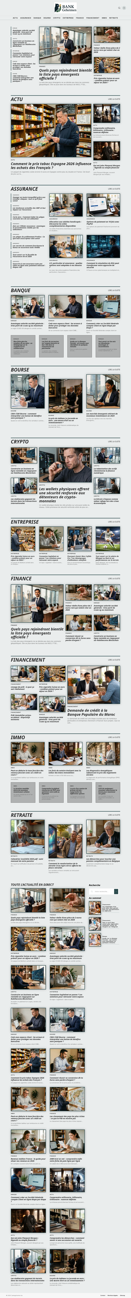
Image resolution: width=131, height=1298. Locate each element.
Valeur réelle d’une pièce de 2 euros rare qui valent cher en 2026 (107, 50)
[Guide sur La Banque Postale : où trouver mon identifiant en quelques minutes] (95, 939)
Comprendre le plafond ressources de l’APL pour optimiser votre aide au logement (51, 791)
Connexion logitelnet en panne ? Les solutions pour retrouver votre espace (24, 55)
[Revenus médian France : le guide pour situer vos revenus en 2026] (28, 1142)
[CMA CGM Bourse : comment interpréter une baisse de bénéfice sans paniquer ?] (27, 391)
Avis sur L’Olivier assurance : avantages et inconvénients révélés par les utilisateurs (29, 228)
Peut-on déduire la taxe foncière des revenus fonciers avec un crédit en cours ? (27, 772)
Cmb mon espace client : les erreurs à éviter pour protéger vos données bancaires (24, 66)
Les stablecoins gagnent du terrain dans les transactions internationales (24, 501)
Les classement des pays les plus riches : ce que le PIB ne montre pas (67, 1117)
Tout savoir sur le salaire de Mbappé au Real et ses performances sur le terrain (107, 558)
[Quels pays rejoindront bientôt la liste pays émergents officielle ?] (65, 45)
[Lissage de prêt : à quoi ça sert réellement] (24, 674)
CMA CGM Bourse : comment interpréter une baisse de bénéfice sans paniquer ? (23, 78)
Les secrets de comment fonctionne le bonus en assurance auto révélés (28, 247)
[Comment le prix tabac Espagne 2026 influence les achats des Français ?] (51, 130)
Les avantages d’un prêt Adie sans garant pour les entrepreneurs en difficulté (110, 909)
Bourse (15, 73)
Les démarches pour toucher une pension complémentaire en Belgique (103, 860)
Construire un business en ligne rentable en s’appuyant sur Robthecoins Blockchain (24, 43)
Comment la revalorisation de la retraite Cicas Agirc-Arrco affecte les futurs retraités (65, 865)
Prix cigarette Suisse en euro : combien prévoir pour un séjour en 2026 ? (106, 80)
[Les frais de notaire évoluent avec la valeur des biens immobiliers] (65, 753)
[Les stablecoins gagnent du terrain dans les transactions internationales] (24, 486)
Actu (17, 99)
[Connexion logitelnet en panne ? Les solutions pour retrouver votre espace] (51, 539)
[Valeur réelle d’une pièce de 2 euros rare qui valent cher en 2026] (107, 35)
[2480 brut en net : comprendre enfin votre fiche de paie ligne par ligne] (67, 1142)
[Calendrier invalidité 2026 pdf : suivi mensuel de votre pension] (27, 837)
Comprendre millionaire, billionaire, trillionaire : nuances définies (104, 130)
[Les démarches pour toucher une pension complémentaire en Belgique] (103, 837)
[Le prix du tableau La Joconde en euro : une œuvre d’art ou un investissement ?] (65, 396)
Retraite (21, 815)
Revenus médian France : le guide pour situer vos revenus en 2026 (28, 1160)
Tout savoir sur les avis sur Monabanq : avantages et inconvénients (107, 344)
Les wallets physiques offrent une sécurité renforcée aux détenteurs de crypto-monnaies (64, 494)
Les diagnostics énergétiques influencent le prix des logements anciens (101, 772)
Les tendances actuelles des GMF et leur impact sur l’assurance (29, 209)
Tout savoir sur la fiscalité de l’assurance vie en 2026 (25, 256)
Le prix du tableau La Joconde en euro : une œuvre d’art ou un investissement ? (63, 420)
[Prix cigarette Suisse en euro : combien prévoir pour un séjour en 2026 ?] (107, 65)
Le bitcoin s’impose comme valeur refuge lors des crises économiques (106, 501)
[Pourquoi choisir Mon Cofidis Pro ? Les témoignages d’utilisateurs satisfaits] (80, 539)
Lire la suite (114, 99)
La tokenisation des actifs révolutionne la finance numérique (105, 470)
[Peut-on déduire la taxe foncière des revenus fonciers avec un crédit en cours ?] (27, 753)
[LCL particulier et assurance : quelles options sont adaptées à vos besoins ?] (66, 246)
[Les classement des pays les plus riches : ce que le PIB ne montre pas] (67, 1099)
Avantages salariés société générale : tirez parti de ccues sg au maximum (24, 32)
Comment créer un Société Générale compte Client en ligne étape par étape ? (102, 325)
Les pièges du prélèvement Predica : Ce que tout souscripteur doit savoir (29, 238)
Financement (28, 659)
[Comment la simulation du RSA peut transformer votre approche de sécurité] (103, 246)
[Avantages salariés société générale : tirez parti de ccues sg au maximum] (27, 306)
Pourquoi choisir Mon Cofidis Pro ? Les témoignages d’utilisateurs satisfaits (79, 558)
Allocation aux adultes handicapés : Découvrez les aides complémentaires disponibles (65, 223)
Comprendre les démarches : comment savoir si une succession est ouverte (67, 1239)
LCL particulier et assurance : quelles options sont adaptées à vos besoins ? (65, 265)
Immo (18, 737)
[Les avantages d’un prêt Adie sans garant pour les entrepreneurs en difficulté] (95, 908)
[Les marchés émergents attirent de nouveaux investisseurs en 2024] (103, 391)
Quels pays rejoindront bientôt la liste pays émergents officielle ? (65, 74)
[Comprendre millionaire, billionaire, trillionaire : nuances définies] (107, 113)
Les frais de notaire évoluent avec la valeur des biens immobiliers (65, 771)
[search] (119, 8)
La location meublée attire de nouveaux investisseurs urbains (22, 790)
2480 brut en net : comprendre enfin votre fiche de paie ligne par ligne (66, 1160)
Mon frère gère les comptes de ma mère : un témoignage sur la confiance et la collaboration (23, 344)
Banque (15, 28)
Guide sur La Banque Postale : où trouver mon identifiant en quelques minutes (79, 344)
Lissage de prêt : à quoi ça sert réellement (22, 688)
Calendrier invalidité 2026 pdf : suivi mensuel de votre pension (27, 860)
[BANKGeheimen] (65, 8)
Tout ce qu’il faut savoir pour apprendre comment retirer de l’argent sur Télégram (110, 925)
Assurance (24, 188)
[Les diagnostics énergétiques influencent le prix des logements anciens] (103, 753)
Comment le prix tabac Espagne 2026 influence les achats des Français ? (51, 165)
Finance (42, 66)
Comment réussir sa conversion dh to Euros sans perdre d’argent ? (78, 638)
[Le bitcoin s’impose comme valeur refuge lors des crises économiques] (107, 486)
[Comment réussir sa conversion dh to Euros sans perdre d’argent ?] (79, 623)
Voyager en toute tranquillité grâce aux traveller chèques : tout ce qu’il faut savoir (29, 199)
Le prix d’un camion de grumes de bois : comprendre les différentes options (78, 791)
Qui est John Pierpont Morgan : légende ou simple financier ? (106, 167)
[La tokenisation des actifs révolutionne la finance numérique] (107, 455)
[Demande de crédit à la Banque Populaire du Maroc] (94, 685)
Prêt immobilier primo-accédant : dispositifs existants (21, 717)
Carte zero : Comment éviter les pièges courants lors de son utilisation (28, 218)
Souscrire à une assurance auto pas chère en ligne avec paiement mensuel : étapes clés (29, 265)
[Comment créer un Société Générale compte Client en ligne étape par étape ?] (103, 306)
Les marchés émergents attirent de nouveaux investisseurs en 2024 (102, 414)
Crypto (15, 38)
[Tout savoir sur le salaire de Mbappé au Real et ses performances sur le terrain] (108, 539)
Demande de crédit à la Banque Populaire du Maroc (91, 712)
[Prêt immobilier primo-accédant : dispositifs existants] (24, 702)
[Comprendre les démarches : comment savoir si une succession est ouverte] (67, 1221)
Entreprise (16, 50)
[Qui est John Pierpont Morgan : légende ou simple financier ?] (107, 150)
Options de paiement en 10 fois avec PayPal (103, 222)
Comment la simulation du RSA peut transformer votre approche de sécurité (103, 265)
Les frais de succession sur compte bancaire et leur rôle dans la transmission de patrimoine (50, 344)
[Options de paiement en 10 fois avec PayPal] (103, 205)
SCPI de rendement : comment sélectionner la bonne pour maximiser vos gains (107, 791)
